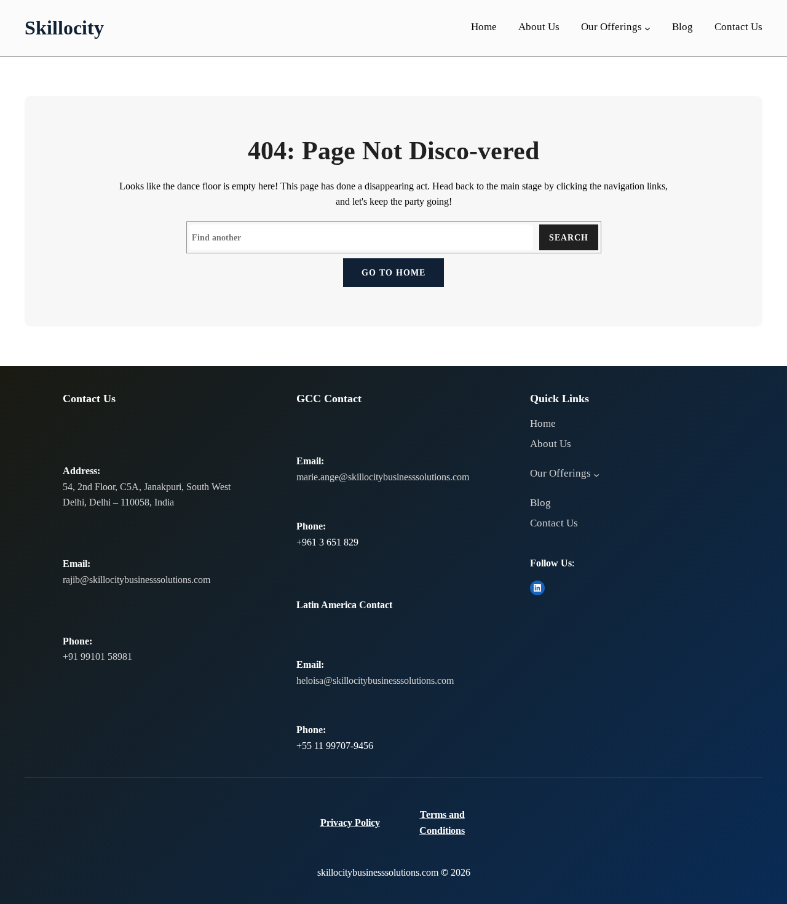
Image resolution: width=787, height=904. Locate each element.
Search (568, 237)
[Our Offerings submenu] (647, 28)
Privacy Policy (350, 822)
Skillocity (64, 28)
